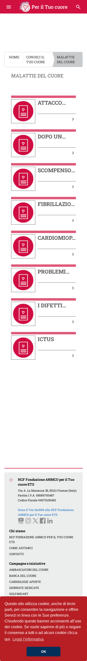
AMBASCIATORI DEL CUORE (29, 569)
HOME (14, 57)
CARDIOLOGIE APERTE (25, 582)
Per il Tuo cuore (43, 7)
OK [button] (43, 652)
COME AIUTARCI (21, 548)
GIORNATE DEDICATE (24, 588)
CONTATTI (16, 554)
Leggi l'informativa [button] (28, 639)
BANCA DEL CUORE (22, 576)
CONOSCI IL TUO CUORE (35, 59)
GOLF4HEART (18, 594)
